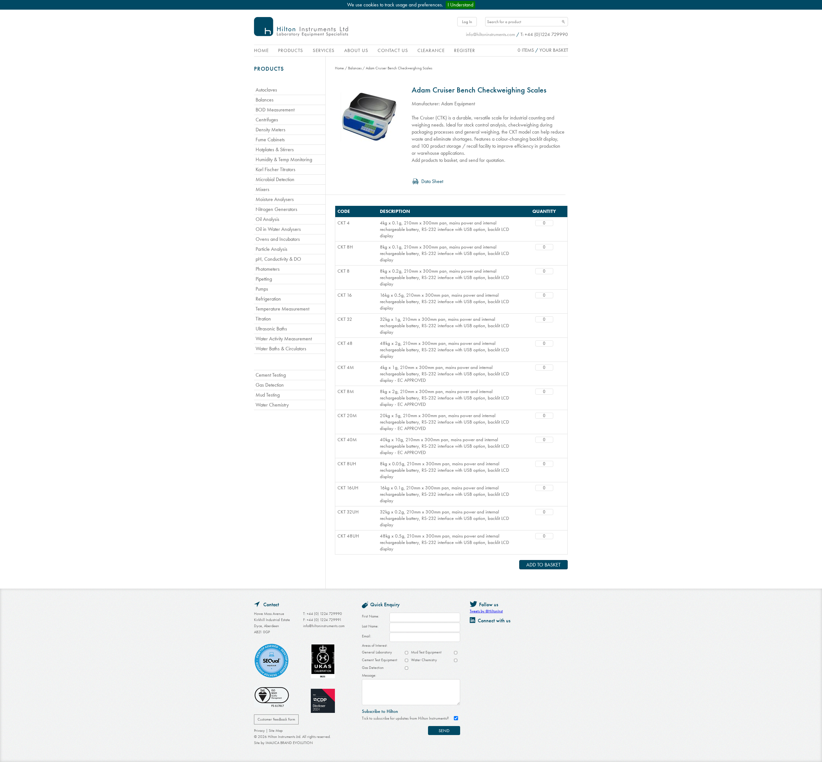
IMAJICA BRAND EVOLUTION (289, 742)
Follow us (488, 604)
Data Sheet (432, 181)
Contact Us (393, 50)
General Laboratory (377, 652)
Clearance (431, 50)
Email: (366, 636)
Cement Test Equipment (379, 659)
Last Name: (370, 626)
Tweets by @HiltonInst (486, 611)
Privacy (259, 730)
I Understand (460, 4)
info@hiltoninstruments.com (490, 34)
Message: (369, 675)
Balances (355, 68)
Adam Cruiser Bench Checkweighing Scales (399, 68)
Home (261, 50)
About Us (356, 50)
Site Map (276, 730)
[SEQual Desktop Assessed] (271, 661)
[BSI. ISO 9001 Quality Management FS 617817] (271, 698)
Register (464, 50)
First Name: (370, 616)
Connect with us (494, 620)
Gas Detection (373, 667)
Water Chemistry (424, 659)
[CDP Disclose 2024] (323, 702)
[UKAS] (323, 662)
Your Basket (553, 50)
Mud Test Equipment (426, 652)
